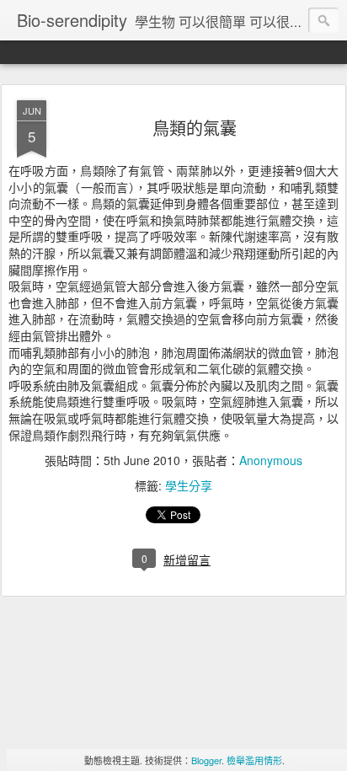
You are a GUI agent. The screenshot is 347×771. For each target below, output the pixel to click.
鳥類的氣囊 (194, 127)
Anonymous (270, 460)
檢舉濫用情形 (254, 760)
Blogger (206, 760)
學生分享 (188, 485)
